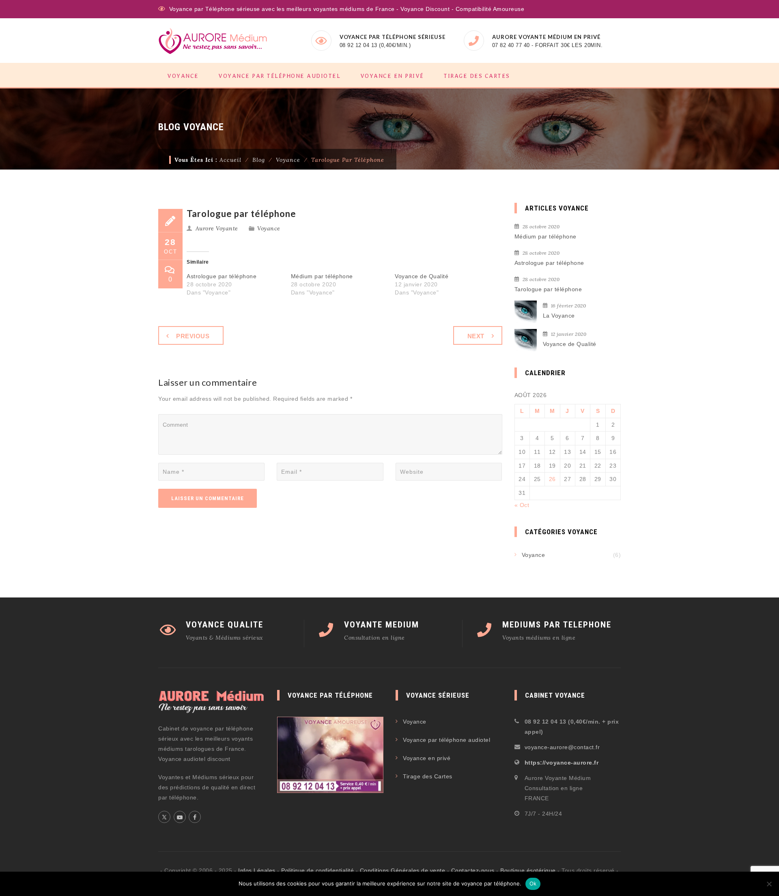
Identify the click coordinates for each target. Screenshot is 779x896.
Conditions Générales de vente (402, 870)
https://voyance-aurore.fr (562, 762)
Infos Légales (256, 870)
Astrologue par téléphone (221, 276)
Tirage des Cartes (476, 76)
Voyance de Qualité (421, 276)
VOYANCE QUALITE (224, 625)
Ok (533, 883)
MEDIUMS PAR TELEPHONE (556, 625)
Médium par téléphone (322, 276)
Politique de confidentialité (317, 870)
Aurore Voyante (217, 228)
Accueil (230, 159)
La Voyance (559, 315)
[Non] (769, 884)
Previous (192, 336)
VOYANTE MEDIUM (381, 625)
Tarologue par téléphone (548, 289)
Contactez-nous (473, 870)
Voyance (183, 76)
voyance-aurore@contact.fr (562, 747)
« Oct (521, 505)
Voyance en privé (392, 76)
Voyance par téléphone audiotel (279, 76)
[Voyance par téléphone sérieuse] (213, 41)
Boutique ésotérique (528, 870)
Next (475, 336)
